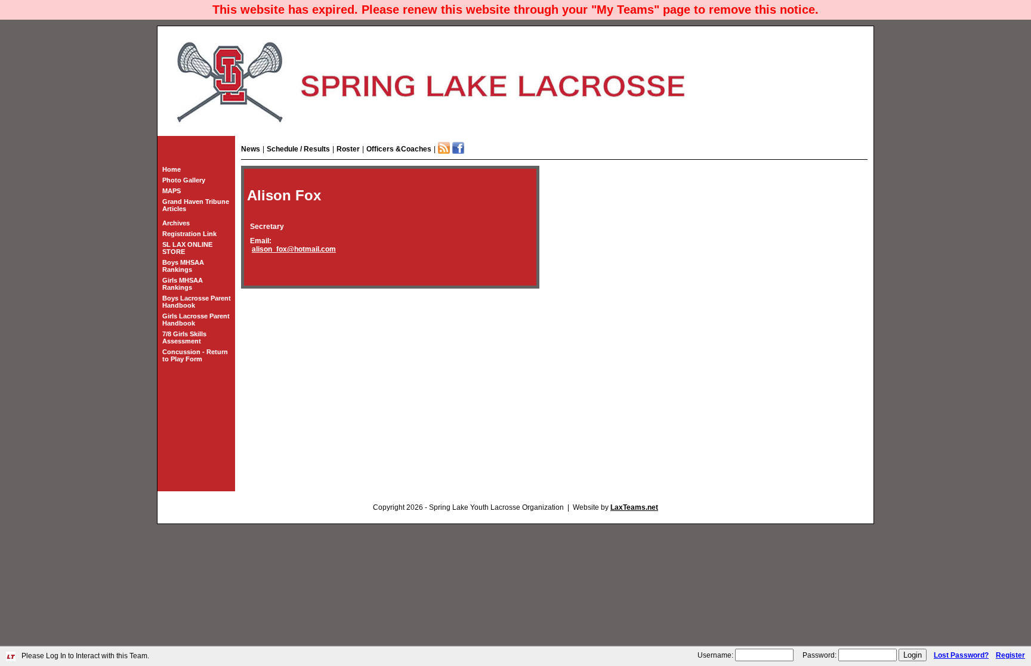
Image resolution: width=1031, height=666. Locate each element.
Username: (715, 655)
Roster (348, 149)
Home (171, 169)
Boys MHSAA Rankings (183, 266)
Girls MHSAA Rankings (182, 284)
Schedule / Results (298, 149)
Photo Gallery (183, 180)
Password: (819, 655)
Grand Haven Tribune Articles (195, 205)
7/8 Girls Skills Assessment (184, 337)
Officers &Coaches (398, 149)
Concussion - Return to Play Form (195, 355)
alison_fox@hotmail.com (294, 249)
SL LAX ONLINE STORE (187, 248)
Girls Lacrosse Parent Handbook (196, 319)
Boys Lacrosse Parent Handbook (196, 302)
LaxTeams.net (634, 507)
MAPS (171, 190)
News (250, 149)
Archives (176, 223)
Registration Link (189, 233)
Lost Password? (961, 655)
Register (1010, 655)
